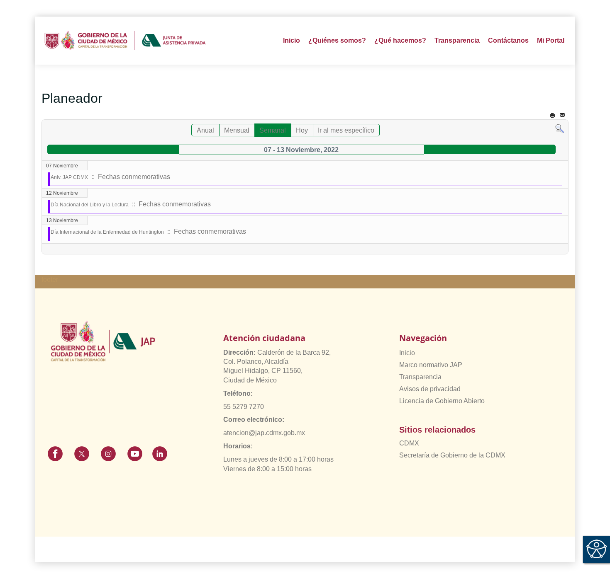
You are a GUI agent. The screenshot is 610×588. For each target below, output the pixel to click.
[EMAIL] (562, 115)
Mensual (236, 130)
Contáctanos (508, 40)
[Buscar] (559, 128)
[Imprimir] (552, 115)
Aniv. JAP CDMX (69, 177)
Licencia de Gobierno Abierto (442, 400)
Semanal (272, 130)
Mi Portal (550, 40)
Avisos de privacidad (430, 388)
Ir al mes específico (346, 130)
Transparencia (420, 376)
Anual (205, 130)
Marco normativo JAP (430, 364)
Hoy (302, 130)
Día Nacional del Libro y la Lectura (90, 205)
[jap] (125, 40)
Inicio (291, 40)
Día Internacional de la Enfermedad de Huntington (107, 232)
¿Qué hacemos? (400, 40)
